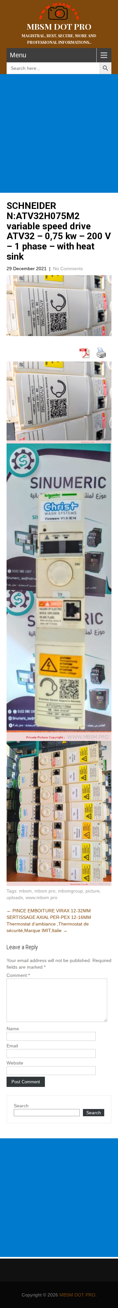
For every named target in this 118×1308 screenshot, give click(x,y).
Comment (18, 975)
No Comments (68, 268)
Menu (18, 55)
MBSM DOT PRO (77, 1294)
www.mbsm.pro (41, 897)
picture (93, 891)
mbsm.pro (44, 891)
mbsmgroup (70, 891)
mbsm (25, 891)
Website (15, 1063)
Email (12, 1045)
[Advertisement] (59, 133)
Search (21, 1105)
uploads (15, 897)
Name (13, 1028)
